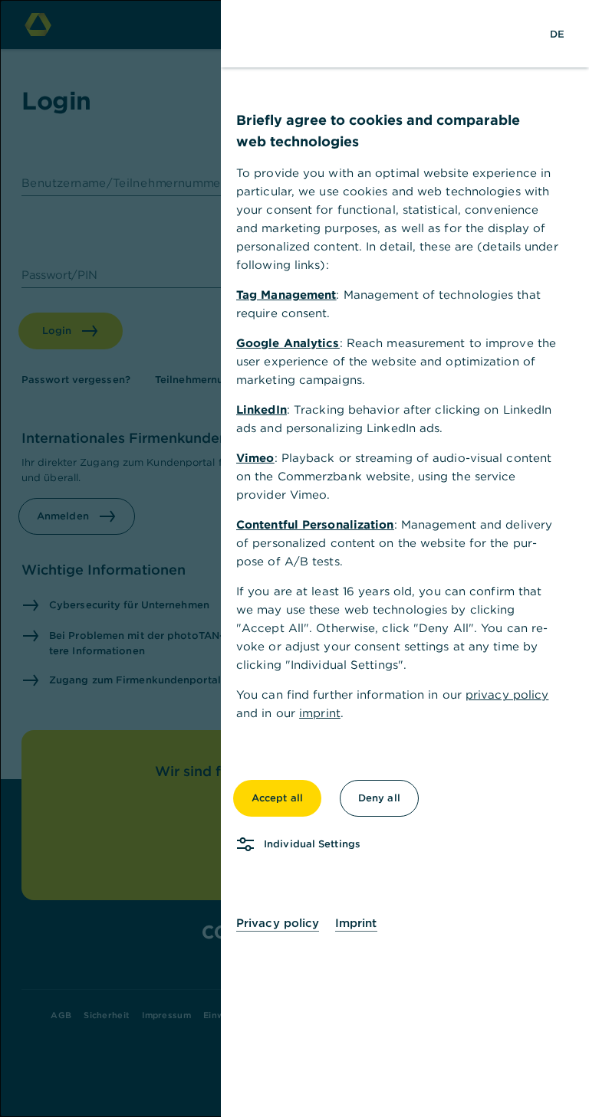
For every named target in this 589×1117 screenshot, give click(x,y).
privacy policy (507, 694)
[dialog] (294, 558)
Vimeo (255, 457)
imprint (320, 713)
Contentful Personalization (315, 524)
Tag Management (286, 294)
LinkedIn (261, 409)
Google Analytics (288, 343)
